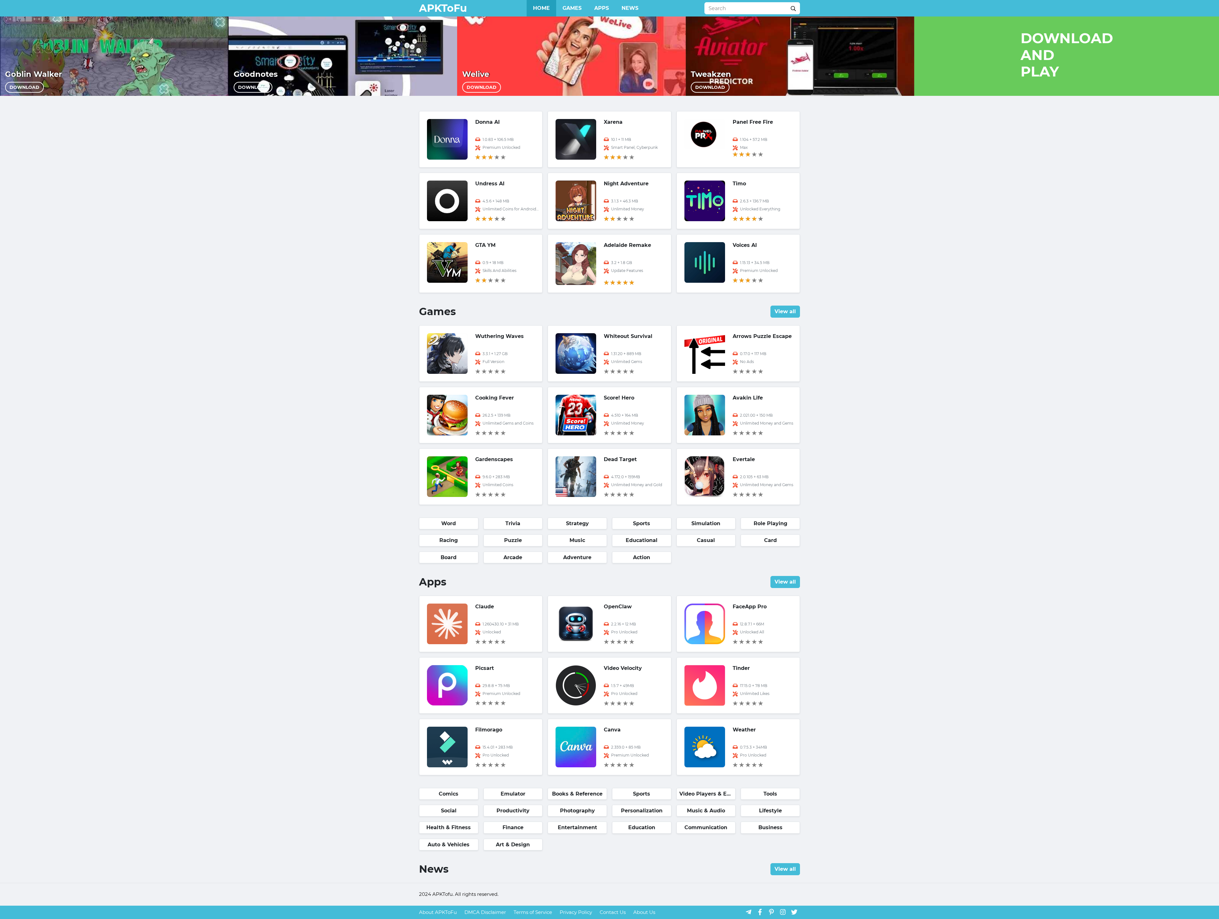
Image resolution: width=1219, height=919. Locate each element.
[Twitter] (794, 912)
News (630, 8)
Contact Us (613, 912)
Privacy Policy (576, 912)
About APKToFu (438, 912)
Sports (641, 523)
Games (572, 8)
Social (448, 811)
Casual (706, 540)
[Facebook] (760, 912)
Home (541, 8)
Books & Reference (577, 794)
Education (641, 827)
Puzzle (513, 540)
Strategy (577, 523)
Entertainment (577, 827)
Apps (601, 8)
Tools (770, 794)
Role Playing (770, 523)
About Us (644, 912)
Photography (577, 811)
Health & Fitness (448, 827)
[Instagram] (783, 912)
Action (641, 557)
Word (448, 523)
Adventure (577, 557)
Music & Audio (706, 811)
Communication (705, 827)
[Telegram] (748, 912)
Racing (448, 540)
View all (785, 311)
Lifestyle (770, 811)
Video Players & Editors (707, 794)
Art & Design (513, 845)
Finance (513, 827)
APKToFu (443, 8)
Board (448, 557)
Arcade (512, 557)
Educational (641, 540)
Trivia (512, 523)
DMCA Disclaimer (485, 912)
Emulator (513, 794)
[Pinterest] (771, 912)
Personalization (642, 811)
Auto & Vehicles (449, 845)
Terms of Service (533, 912)
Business (770, 827)
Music (577, 540)
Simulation (705, 523)
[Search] (793, 8)
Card (770, 540)
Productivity (513, 811)
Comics (448, 794)
